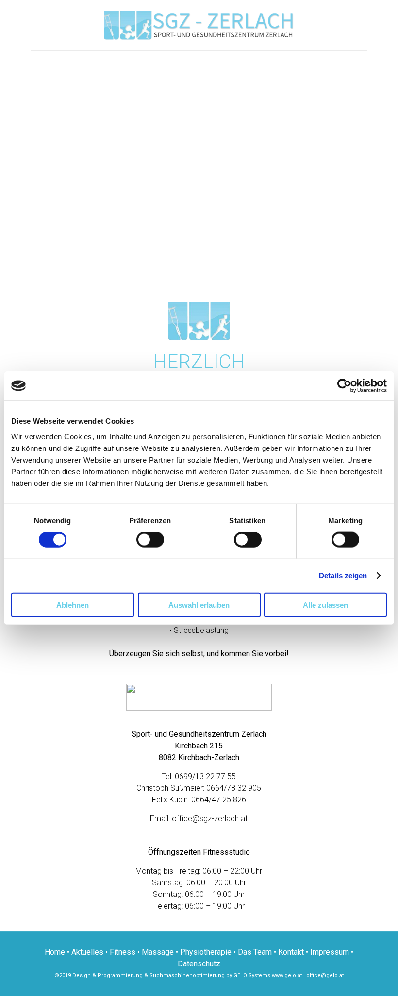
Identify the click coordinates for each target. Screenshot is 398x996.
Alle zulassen (325, 604)
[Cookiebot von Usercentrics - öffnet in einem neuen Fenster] (344, 386)
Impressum (329, 952)
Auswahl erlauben (199, 604)
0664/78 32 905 (233, 788)
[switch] (150, 540)
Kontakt (291, 952)
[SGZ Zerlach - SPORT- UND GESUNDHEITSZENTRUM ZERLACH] (199, 25)
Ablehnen (72, 604)
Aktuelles (87, 952)
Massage (158, 952)
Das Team (255, 952)
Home (55, 952)
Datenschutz (199, 963)
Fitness (122, 952)
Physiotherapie (206, 952)
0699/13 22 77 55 (205, 776)
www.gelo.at (287, 975)
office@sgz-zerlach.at (210, 818)
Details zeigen (343, 575)
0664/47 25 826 (218, 799)
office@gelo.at (325, 975)
